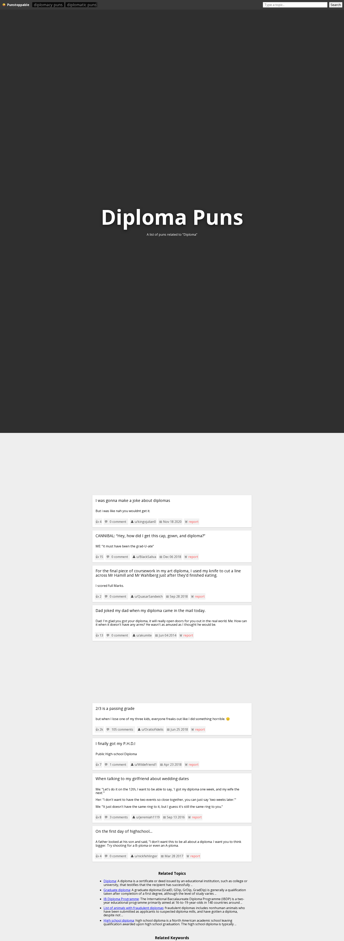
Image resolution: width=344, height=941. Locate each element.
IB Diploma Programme (121, 899)
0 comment (118, 522)
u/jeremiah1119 (148, 817)
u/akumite (144, 635)
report (193, 521)
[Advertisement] (172, 464)
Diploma (110, 881)
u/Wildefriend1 (146, 764)
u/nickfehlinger (146, 856)
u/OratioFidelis (152, 729)
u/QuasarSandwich (149, 596)
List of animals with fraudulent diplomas (133, 908)
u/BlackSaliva (146, 557)
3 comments (119, 817)
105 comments (122, 729)
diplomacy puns (48, 4)
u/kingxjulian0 (145, 521)
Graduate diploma (117, 890)
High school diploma (119, 920)
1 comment (118, 765)
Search (336, 5)
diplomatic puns (81, 4)
